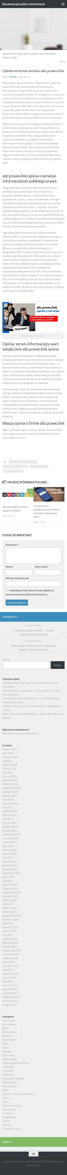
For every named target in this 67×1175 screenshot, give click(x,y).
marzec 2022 (9, 900)
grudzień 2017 (10, 989)
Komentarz (12, 544)
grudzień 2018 (10, 942)
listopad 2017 (9, 993)
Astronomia (8, 1020)
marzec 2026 (9, 768)
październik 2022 (11, 892)
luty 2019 (7, 934)
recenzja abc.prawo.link (13, 471)
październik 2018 (11, 950)
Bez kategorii (9, 1024)
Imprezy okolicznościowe (15, 1062)
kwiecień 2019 (10, 927)
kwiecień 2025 (10, 811)
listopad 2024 (9, 830)
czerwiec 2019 (10, 919)
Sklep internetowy (12, 1105)
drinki (5, 1043)
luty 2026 (7, 772)
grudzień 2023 (10, 865)
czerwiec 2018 (10, 965)
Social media (9, 1109)
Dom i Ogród (9, 1039)
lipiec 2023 (8, 876)
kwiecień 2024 (10, 849)
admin (12, 77)
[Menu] (63, 4)
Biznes (5, 1028)
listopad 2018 (9, 946)
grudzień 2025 (10, 780)
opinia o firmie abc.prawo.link (15, 466)
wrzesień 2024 (10, 838)
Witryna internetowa (17, 578)
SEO (4, 1101)
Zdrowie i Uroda (11, 1128)
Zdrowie (7, 1124)
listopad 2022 (9, 888)
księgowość (8, 1074)
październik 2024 (11, 834)
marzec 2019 (9, 931)
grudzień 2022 (10, 884)
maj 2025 (7, 807)
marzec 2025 (9, 815)
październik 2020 (11, 915)
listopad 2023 (9, 869)
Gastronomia (9, 1059)
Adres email (42, 566)
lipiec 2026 (8, 753)
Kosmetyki (8, 1070)
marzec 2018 (9, 977)
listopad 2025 (9, 784)
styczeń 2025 (9, 822)
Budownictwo (9, 1032)
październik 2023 (11, 873)
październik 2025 (11, 787)
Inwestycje (8, 1066)
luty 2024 (7, 857)
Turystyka (7, 1113)
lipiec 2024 (8, 845)
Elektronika (8, 1055)
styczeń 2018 (9, 985)
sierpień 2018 (9, 958)
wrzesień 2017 (10, 1000)
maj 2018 (7, 969)
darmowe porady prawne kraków (23, 461)
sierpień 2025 (9, 795)
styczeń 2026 (9, 776)
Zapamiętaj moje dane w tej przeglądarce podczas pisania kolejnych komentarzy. (30, 592)
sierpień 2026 (9, 749)
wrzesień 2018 (10, 954)
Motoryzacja (9, 1086)
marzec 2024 (9, 853)
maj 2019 (7, 923)
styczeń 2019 (9, 938)
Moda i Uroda (9, 1082)
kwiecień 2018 (10, 973)
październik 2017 (11, 996)
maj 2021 (7, 904)
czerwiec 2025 (10, 803)
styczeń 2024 (9, 861)
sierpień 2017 (9, 1004)
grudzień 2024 (10, 826)
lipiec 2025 (8, 799)
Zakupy (6, 1121)
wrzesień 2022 (10, 896)
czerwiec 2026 (10, 756)
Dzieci (5, 1047)
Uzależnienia (9, 1117)
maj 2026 (7, 760)
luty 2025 (7, 818)
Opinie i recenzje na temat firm (18, 1093)
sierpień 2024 (9, 842)
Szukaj (5, 659)
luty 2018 (7, 981)
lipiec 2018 (8, 962)
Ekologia (6, 1051)
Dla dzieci (7, 1035)
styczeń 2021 (9, 911)
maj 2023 (7, 880)
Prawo (5, 1097)
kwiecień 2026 (10, 764)
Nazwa (10, 566)
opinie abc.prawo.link (38, 466)
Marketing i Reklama (15, 53)
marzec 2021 (9, 907)
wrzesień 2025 (10, 791)
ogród (5, 1090)
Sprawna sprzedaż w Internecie (23, 4)
